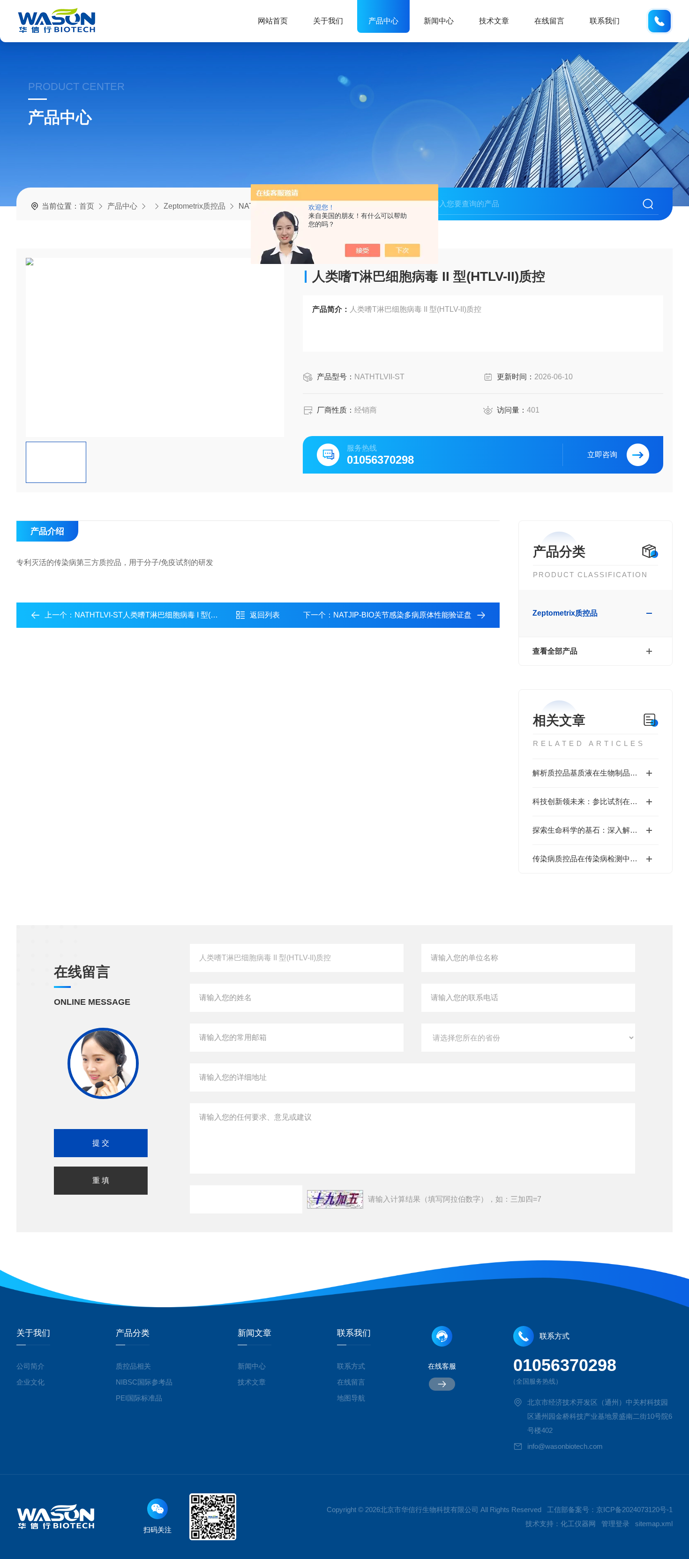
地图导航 (351, 1398)
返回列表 (265, 615)
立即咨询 (602, 455)
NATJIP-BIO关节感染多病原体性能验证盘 (402, 615)
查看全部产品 (554, 651)
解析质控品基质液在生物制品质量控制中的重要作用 (595, 773)
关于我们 (328, 21)
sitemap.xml (654, 1524)
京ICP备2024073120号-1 (634, 1510)
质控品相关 (133, 1366)
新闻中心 (439, 21)
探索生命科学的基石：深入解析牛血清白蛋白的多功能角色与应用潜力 (595, 830)
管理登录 (615, 1524)
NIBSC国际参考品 (144, 1382)
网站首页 (273, 21)
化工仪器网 (578, 1524)
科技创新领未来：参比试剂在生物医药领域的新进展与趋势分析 (595, 802)
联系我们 (605, 21)
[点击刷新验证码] (335, 1199)
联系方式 (351, 1366)
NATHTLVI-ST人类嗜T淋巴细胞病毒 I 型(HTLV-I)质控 (163, 615)
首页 (86, 206)
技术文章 (494, 21)
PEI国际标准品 (139, 1398)
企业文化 (30, 1382)
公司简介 (30, 1366)
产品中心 (383, 21)
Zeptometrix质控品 (194, 206)
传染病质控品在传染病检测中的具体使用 (595, 859)
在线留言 (549, 21)
